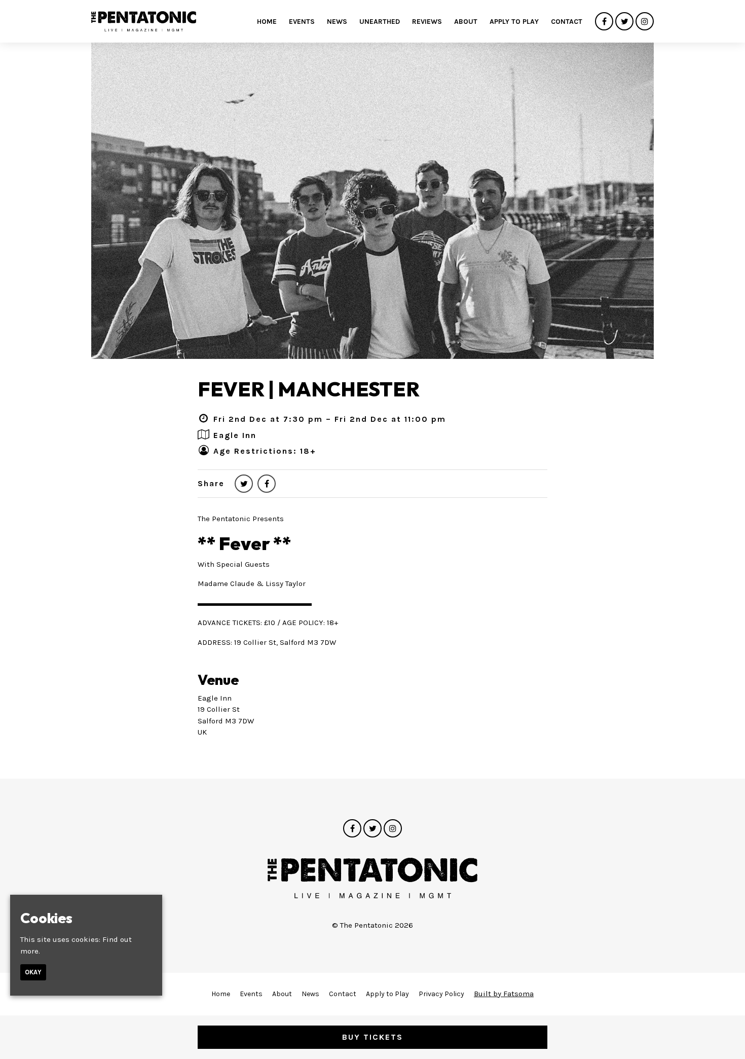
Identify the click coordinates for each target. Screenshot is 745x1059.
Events (302, 21)
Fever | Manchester (309, 388)
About (465, 21)
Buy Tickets (372, 1037)
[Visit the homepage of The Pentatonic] (143, 21)
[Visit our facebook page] (604, 21)
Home (267, 21)
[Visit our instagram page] (645, 21)
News (337, 21)
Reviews (427, 21)
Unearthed (379, 21)
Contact (566, 21)
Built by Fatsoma (504, 993)
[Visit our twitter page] (624, 21)
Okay (33, 972)
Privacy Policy (441, 994)
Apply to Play (514, 21)
